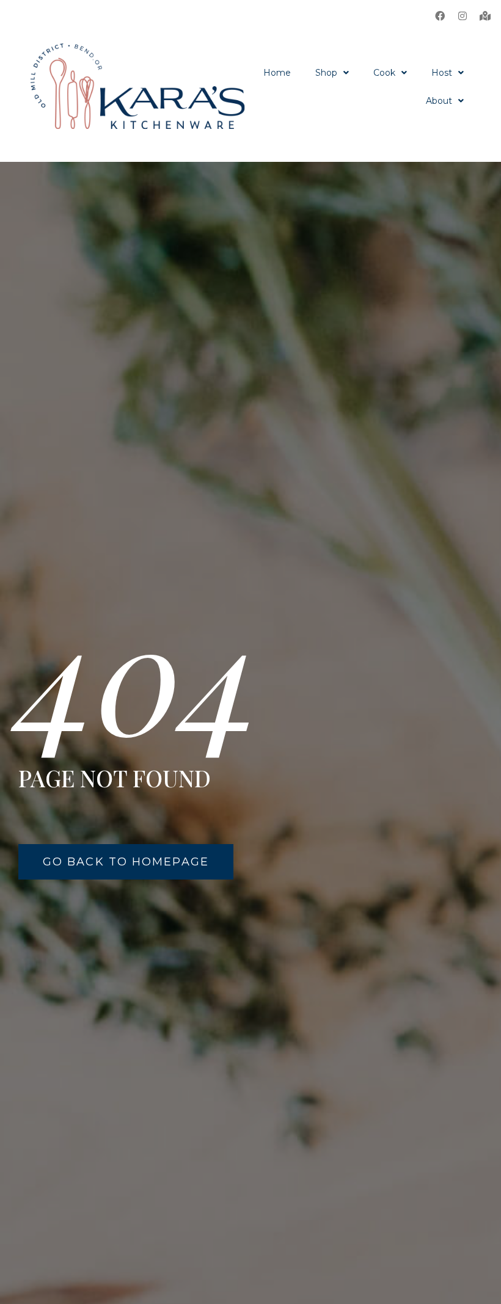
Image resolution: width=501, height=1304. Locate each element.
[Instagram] (462, 16)
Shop (326, 72)
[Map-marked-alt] (485, 16)
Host (441, 72)
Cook (384, 72)
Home (277, 72)
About (439, 100)
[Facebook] (440, 16)
